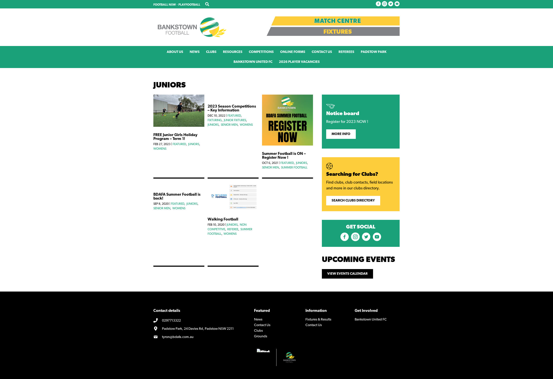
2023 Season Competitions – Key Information (232, 109)
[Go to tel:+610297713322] (200, 321)
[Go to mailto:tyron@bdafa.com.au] (200, 337)
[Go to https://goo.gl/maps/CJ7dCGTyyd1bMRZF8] (200, 329)
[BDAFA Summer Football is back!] (178, 185)
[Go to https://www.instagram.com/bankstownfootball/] (384, 4)
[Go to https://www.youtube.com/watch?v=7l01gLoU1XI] (397, 4)
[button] (341, 134)
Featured (179, 144)
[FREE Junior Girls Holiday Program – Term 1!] (178, 126)
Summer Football (294, 167)
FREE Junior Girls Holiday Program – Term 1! (175, 137)
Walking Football (223, 220)
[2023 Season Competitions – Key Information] (233, 97)
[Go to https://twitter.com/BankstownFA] (390, 4)
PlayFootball (189, 4)
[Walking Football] (233, 210)
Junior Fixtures (235, 120)
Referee (232, 229)
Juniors (193, 144)
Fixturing (215, 120)
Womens (159, 149)
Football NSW (164, 4)
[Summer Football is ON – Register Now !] (287, 145)
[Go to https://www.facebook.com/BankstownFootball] (378, 4)
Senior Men (229, 125)
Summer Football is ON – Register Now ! (284, 156)
